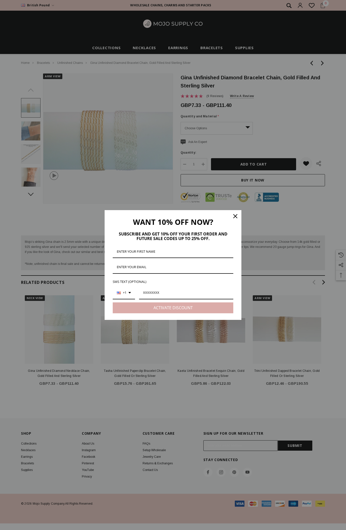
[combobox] (124, 293)
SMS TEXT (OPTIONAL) (129, 281)
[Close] (235, 216)
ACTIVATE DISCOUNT (173, 307)
